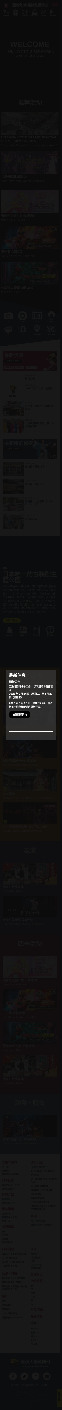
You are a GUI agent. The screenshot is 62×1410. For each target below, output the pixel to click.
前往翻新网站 (19, 714)
